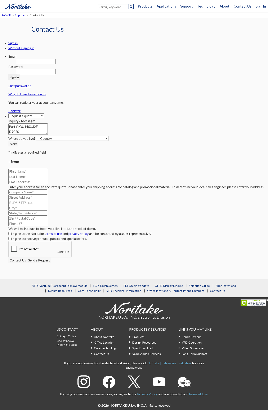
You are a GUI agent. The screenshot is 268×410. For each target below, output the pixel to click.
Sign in (13, 43)
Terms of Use (197, 394)
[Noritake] (18, 5)
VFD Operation (192, 342)
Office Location (104, 342)
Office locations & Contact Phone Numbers (175, 290)
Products (145, 6)
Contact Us (242, 6)
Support (186, 6)
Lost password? (19, 86)
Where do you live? (21, 138)
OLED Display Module (169, 285)
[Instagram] (83, 381)
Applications (166, 6)
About (224, 6)
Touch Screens (191, 337)
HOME (6, 15)
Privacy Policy (147, 394)
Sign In (261, 6)
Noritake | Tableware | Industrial (169, 363)
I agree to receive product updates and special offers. (49, 239)
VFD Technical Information (123, 290)
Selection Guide (199, 285)
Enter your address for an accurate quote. (37, 187)
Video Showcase (193, 348)
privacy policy (78, 233)
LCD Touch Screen (105, 285)
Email (12, 56)
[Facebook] (109, 381)
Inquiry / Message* (21, 121)
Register (14, 111)
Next (13, 144)
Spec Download (226, 285)
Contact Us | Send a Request (30, 260)
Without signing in (21, 48)
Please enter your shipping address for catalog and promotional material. (119, 187)
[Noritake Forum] (184, 381)
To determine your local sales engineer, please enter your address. (218, 187)
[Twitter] (134, 381)
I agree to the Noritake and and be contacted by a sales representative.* (81, 233)
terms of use (53, 233)
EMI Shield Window (136, 285)
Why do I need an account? (27, 94)
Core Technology (89, 290)
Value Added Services (146, 354)
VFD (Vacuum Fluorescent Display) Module (60, 285)
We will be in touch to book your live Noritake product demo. (52, 228)
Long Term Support (194, 354)
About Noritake (104, 337)
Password (15, 67)
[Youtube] (159, 381)
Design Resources (60, 290)
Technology (206, 6)
